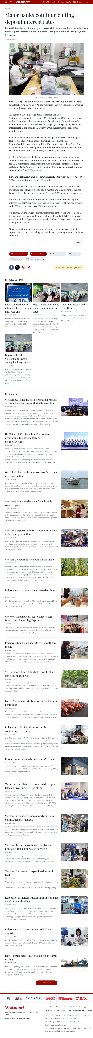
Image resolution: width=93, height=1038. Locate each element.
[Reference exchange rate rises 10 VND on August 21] (74, 936)
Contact (89, 1010)
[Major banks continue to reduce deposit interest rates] (46, 292)
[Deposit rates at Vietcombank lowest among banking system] (18, 343)
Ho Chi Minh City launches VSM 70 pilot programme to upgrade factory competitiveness (27, 437)
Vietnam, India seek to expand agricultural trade (29, 873)
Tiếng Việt (46, 2)
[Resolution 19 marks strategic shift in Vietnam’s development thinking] (74, 905)
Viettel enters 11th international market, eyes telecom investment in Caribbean (30, 786)
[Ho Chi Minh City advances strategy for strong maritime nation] (74, 479)
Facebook (11, 267)
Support (85, 1007)
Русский (80, 2)
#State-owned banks (57, 254)
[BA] (73, 998)
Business (9, 8)
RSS (78, 1007)
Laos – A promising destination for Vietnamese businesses (31, 702)
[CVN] (42, 998)
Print (23, 267)
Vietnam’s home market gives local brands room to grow (28, 503)
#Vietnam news (16, 259)
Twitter (17, 267)
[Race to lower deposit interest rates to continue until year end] (18, 292)
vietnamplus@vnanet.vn (58, 1025)
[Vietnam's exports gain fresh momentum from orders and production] (74, 538)
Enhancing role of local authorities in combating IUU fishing (25, 729)
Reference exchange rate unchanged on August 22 (31, 592)
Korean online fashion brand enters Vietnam (30, 759)
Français (61, 2)
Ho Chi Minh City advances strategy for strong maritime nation (31, 474)
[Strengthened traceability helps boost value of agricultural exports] (74, 679)
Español (68, 2)
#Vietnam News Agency (35, 259)
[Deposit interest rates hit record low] (74, 292)
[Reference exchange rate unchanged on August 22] (74, 597)
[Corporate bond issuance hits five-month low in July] (74, 650)
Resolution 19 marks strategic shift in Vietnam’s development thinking (31, 899)
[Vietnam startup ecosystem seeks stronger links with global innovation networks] (74, 852)
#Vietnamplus (74, 254)
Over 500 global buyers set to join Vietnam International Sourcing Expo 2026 (29, 618)
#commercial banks (38, 254)
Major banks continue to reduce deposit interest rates (46, 308)
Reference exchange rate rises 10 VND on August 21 (28, 931)
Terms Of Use (70, 1007)
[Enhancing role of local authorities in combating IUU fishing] (74, 734)
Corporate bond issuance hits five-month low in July (30, 644)
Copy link (29, 267)
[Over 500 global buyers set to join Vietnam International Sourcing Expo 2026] (74, 624)
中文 (74, 2)
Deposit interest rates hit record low (74, 306)
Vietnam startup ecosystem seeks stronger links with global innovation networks (29, 846)
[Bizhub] (10, 998)
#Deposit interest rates (19, 254)
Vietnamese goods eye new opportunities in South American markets (29, 817)
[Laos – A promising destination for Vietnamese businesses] (74, 708)
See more (14, 394)
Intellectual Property (56, 1007)
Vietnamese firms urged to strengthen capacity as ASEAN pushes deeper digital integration (31, 401)
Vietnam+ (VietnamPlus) (23, 2)
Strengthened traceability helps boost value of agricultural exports (30, 673)
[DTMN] (57, 998)
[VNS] (26, 998)
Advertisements (78, 1010)
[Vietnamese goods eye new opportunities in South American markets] (74, 823)
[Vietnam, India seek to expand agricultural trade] (74, 878)
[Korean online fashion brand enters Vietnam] (74, 766)
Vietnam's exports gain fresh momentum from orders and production (31, 532)
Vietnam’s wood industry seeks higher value (29, 559)
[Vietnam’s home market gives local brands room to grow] (74, 509)
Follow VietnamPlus (62, 267)
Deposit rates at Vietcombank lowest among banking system (17, 358)
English (54, 2)
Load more (46, 982)
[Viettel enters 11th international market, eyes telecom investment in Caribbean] (74, 791)
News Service (66, 1010)
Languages (49, 1010)
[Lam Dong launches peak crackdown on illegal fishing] (74, 963)
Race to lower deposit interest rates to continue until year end (18, 308)
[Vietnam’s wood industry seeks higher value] (74, 567)
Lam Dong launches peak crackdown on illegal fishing (31, 957)
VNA (57, 1010)
